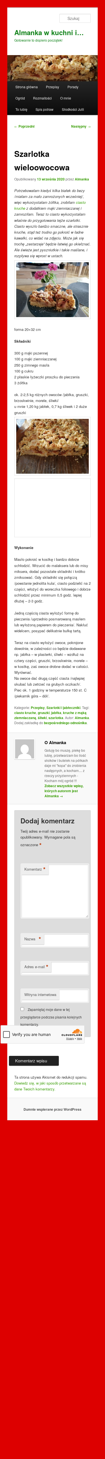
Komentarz (35, 1234)
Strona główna (26, 86)
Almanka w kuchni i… (49, 32)
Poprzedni (24, 126)
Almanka (82, 179)
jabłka (56, 1078)
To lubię (21, 109)
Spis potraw (44, 109)
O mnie (65, 98)
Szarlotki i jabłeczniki (63, 1073)
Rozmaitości (42, 98)
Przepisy (52, 86)
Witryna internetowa (40, 1359)
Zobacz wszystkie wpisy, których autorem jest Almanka (64, 1156)
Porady (72, 86)
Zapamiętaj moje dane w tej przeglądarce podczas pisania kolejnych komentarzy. (51, 1382)
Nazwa (32, 1304)
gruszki (44, 1078)
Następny (81, 126)
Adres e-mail (36, 1332)
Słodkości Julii (73, 109)
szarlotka (55, 1083)
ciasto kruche (25, 1078)
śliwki (42, 1083)
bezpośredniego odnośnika (65, 1088)
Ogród (20, 98)
